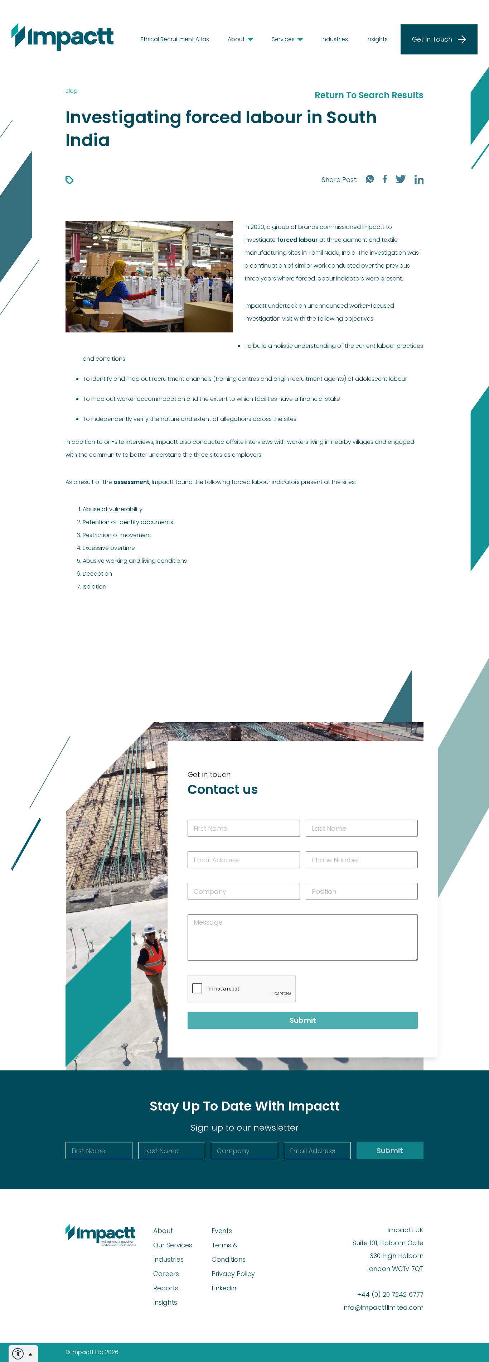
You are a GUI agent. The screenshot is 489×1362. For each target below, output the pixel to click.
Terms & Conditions (229, 1252)
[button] (236, 39)
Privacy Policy (233, 1273)
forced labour (297, 240)
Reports (165, 1288)
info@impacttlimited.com (383, 1307)
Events (222, 1230)
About (163, 1230)
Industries (168, 1259)
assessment (131, 482)
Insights (165, 1302)
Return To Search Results (369, 95)
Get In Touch (432, 39)
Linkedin (224, 1288)
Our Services (172, 1245)
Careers (166, 1273)
